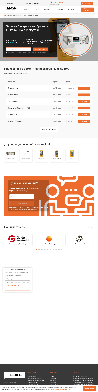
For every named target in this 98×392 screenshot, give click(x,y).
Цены (37, 9)
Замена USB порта (15, 121)
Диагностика (13, 88)
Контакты (71, 9)
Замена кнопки (13, 95)
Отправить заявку (40, 49)
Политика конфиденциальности (60, 389)
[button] (88, 227)
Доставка (60, 9)
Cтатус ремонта (87, 3)
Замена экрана (13, 114)
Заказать (84, 88)
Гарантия (46, 9)
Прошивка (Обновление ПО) (19, 108)
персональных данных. (14, 54)
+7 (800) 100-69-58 (58, 2)
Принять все (89, 388)
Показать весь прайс (49, 129)
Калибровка (12, 101)
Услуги (26, 9)
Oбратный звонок (87, 9)
